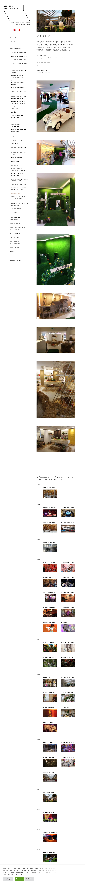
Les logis (14, 212)
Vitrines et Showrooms (15, 219)
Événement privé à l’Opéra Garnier (17, 76)
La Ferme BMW (15, 193)
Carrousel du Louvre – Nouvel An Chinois (19, 189)
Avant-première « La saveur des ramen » (18, 97)
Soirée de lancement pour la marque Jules (19, 92)
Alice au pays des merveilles (17, 174)
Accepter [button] (19, 879)
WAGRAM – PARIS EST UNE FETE (19, 136)
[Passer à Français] (19, 30)
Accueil (13, 38)
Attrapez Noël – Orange (19, 121)
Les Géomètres (16, 209)
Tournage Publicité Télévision (18, 229)
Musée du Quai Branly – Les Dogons (19, 204)
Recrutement (15, 247)
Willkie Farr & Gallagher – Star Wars (19, 169)
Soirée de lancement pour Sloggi (18, 108)
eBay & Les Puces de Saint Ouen (18, 130)
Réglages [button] (8, 879)
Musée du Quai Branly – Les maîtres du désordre (19, 198)
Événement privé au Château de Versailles (19, 102)
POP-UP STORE (15, 224)
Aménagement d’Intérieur (15, 242)
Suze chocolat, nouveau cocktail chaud (19, 180)
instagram (22, 258)
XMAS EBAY (14, 144)
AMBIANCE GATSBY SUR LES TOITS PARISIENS (18, 148)
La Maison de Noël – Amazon (18, 71)
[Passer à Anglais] (14, 30)
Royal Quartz (15, 161)
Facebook (12, 258)
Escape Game (15, 237)
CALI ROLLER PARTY (17, 88)
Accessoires (15, 234)
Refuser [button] (29, 879)
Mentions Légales (15, 261)
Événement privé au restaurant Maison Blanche (18, 82)
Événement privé (17, 140)
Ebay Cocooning (16, 158)
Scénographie (15, 49)
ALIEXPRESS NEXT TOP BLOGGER (18, 153)
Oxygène (13, 112)
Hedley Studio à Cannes (19, 63)
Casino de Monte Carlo (19, 52)
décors (12, 42)
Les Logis (14, 165)
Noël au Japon (16, 67)
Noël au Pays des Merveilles (17, 116)
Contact (13, 251)
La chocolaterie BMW (18, 184)
